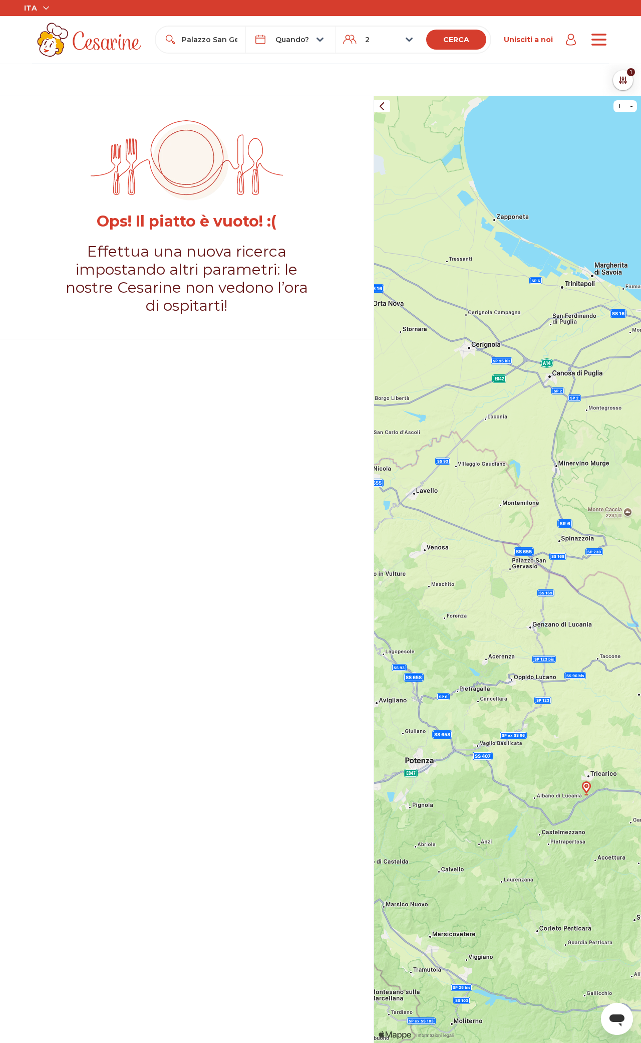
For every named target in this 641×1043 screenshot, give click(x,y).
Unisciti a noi (528, 39)
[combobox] (209, 40)
